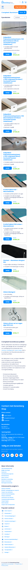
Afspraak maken (20, 7)
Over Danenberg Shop (6, 468)
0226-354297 (7, 415)
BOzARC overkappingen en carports (10, 490)
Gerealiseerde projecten (7, 473)
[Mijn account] (23, 2)
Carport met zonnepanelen (8, 504)
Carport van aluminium (7, 492)
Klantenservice (5, 475)
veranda (3, 350)
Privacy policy (4, 565)
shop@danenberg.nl (9, 418)
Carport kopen (5, 501)
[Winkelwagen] (26, 2)
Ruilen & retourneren (6, 481)
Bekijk (7, 54)
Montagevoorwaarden (6, 482)
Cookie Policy (18, 564)
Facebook (6, 420)
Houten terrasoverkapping (7, 494)
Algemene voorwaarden (7, 564)
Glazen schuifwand (6, 495)
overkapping (9, 350)
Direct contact (5, 477)
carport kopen (18, 350)
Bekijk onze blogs (5, 470)
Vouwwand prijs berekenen (7, 499)
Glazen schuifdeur (5, 488)
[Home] (7, 2)
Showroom (3, 472)
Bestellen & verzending (7, 479)
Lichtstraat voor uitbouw (7, 497)
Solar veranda (4, 502)
